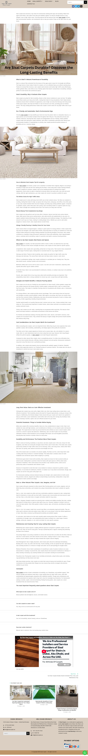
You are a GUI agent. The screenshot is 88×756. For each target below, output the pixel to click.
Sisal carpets (19, 243)
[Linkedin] (78, 6)
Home (29, 1)
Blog (56, 1)
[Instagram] (81, 6)
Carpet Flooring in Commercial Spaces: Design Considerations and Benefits (67, 709)
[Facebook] (73, 6)
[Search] (85, 2)
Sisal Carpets (37, 1)
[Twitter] (76, 6)
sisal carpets (62, 17)
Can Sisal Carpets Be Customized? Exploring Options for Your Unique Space (21, 703)
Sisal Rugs (48, 1)
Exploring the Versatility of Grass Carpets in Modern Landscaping (44, 702)
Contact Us (31, 4)
